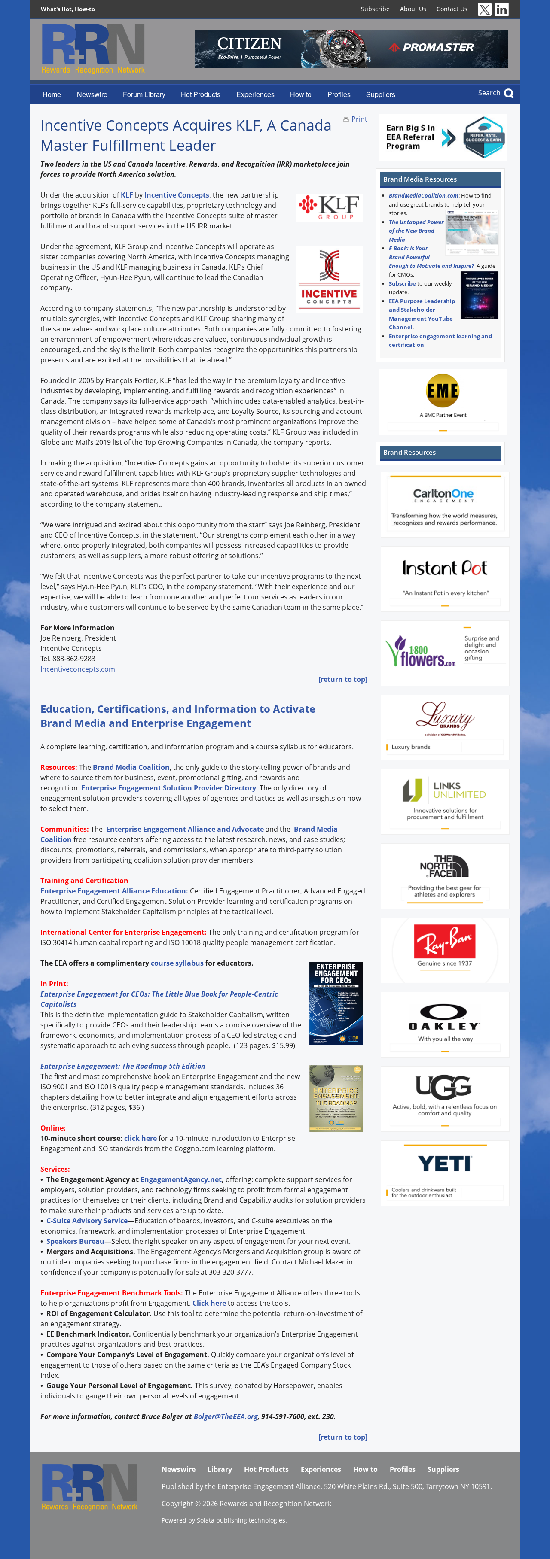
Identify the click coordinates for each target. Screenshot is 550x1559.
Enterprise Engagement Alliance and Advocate (184, 829)
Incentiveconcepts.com (78, 669)
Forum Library (144, 94)
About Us (413, 9)
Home (52, 94)
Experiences (255, 94)
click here (140, 1138)
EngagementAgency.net (181, 1179)
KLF (127, 195)
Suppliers (380, 94)
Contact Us (452, 9)
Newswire (92, 94)
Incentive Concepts (176, 195)
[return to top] (342, 679)
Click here (209, 1303)
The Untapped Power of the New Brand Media (416, 230)
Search (489, 92)
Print (359, 119)
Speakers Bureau (75, 1241)
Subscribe (375, 9)
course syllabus (177, 963)
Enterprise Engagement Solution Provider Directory (168, 788)
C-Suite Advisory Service (87, 1220)
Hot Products (200, 94)
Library (220, 1469)
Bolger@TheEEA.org (226, 1416)
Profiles (339, 94)
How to (301, 94)
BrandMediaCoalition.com (423, 195)
